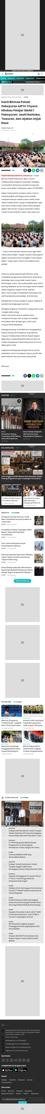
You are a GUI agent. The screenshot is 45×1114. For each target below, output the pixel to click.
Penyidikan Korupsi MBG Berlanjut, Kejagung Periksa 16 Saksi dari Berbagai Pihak (32, 502)
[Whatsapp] (11, 1060)
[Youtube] (24, 1060)
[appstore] (7, 1072)
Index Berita (22, 581)
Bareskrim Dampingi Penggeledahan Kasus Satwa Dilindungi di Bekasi (10, 750)
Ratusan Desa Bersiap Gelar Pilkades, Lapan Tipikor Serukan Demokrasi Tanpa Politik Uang (17, 557)
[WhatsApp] (33, 170)
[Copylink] (42, 170)
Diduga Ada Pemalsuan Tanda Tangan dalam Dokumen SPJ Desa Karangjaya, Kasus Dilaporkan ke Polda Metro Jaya (25, 833)
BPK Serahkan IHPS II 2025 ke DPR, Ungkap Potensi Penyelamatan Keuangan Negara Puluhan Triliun (32, 751)
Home (26, 97)
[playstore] (21, 1072)
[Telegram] (37, 170)
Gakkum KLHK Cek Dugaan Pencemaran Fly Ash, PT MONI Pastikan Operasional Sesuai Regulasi (25, 890)
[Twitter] (29, 170)
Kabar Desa (6, 128)
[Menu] (2, 74)
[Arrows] (2, 413)
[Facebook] (25, 170)
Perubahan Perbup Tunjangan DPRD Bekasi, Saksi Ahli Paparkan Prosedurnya (11, 437)
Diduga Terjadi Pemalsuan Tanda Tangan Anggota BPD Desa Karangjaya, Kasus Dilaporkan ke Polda (25, 866)
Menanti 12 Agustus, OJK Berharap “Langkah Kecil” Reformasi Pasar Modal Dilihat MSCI (11, 724)
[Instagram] (20, 1060)
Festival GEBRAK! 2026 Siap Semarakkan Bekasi (20, 855)
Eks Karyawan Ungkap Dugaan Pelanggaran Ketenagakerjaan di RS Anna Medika (24, 926)
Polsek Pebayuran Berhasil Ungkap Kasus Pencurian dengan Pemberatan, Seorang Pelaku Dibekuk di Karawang (25, 902)
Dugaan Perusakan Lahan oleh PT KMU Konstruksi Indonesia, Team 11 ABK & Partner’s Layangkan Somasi (25, 914)
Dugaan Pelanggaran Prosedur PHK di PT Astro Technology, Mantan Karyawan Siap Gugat (25, 878)
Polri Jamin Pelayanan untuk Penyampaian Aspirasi (13, 544)
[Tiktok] (28, 1060)
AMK (27, 1099)
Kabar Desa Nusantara (11, 97)
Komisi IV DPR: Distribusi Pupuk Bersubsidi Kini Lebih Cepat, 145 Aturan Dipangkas (33, 724)
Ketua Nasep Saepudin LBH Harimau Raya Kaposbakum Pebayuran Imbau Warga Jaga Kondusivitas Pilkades (33, 436)
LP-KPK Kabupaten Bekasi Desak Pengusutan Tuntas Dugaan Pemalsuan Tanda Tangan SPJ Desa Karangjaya (24, 846)
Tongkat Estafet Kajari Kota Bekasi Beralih (11, 499)
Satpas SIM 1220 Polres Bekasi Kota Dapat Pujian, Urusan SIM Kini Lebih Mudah (24, 938)
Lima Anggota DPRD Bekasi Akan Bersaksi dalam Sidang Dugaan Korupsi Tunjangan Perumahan (21, 477)
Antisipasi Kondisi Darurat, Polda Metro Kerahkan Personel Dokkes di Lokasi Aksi (16, 519)
